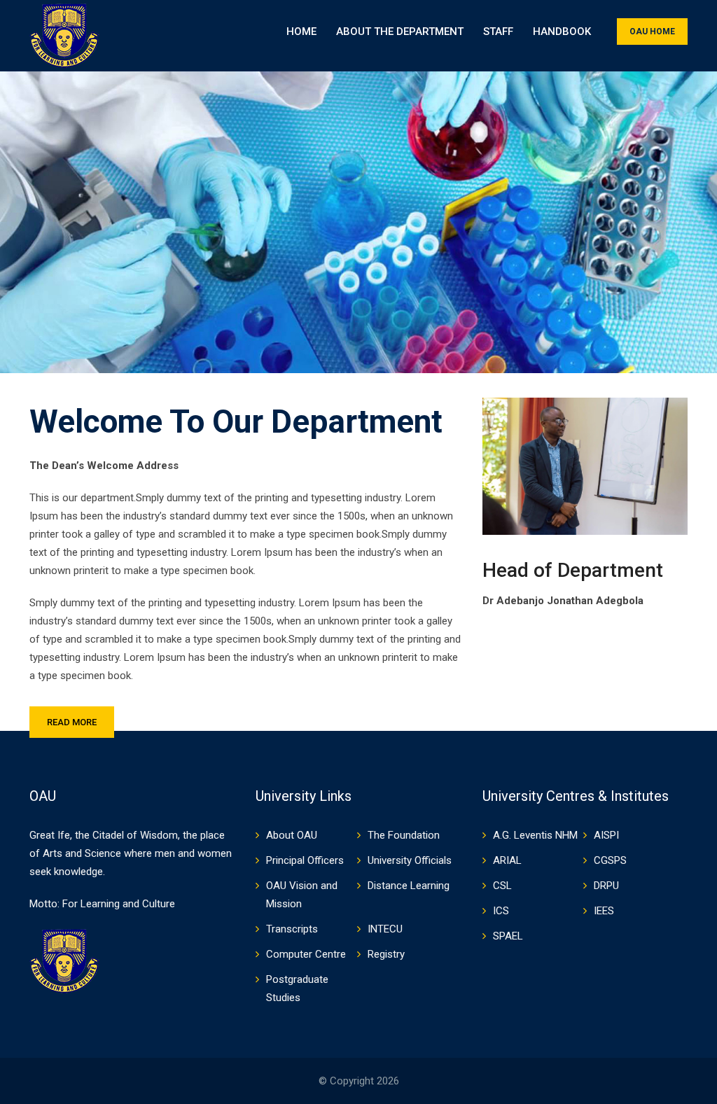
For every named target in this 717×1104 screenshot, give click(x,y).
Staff (498, 31)
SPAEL (508, 936)
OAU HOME (652, 31)
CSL (502, 885)
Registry (386, 954)
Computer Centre (306, 954)
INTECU (385, 929)
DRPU (606, 885)
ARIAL (507, 860)
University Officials (410, 860)
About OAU (291, 835)
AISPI (606, 835)
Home (301, 31)
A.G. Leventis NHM (535, 835)
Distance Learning (409, 885)
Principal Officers (305, 860)
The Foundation (404, 835)
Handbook (562, 31)
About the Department (400, 31)
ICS (501, 910)
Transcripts (292, 929)
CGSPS (610, 860)
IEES (604, 910)
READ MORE (72, 722)
